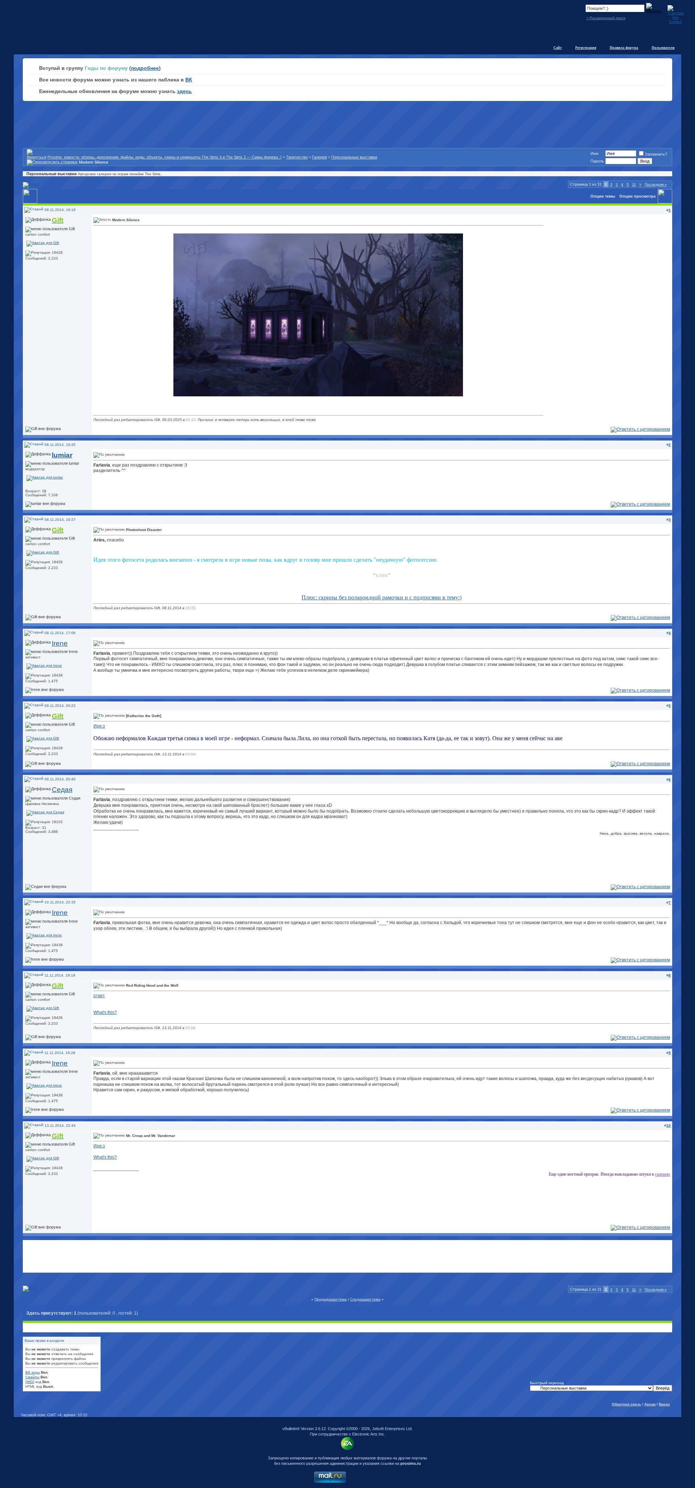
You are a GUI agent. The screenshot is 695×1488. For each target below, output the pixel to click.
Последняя (656, 184)
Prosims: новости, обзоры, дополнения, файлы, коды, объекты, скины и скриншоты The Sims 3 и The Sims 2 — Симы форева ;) (164, 157)
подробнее (145, 68)
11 (634, 184)
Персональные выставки (354, 157)
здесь (184, 91)
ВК (188, 80)
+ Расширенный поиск (605, 18)
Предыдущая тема (331, 1299)
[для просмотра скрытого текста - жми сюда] (318, 394)
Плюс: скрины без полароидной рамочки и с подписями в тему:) (382, 597)
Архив (650, 1404)
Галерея (319, 157)
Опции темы (602, 196)
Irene (60, 643)
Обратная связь (626, 1404)
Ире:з (99, 726)
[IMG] (29, 1382)
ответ (99, 995)
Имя (594, 153)
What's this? (105, 1012)
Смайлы (32, 1377)
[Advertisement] (347, 1256)
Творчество (297, 157)
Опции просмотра (637, 196)
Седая (62, 789)
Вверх (664, 1404)
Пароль (597, 161)
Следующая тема (365, 1299)
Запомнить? (656, 154)
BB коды (32, 1372)
